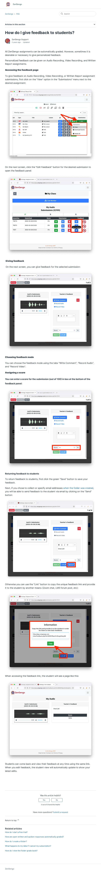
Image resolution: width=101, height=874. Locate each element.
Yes (44, 800)
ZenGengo (9, 14)
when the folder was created (78, 488)
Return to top (11, 820)
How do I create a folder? (16, 841)
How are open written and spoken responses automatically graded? (34, 837)
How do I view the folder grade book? (21, 850)
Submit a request (60, 812)
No (57, 800)
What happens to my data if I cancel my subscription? (28, 846)
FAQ (17, 14)
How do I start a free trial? (16, 832)
